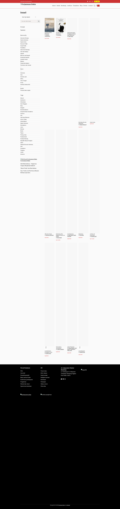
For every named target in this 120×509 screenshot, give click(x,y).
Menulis (22, 129)
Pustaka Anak (23, 136)
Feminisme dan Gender (25, 65)
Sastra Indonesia (24, 40)
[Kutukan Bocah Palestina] (83, 70)
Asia (21, 74)
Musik (21, 131)
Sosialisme (22, 148)
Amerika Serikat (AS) (25, 84)
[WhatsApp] (87, 1)
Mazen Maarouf (83, 124)
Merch (21, 69)
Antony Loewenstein (47, 35)
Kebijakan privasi (45, 377)
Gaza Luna (92, 122)
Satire (21, 142)
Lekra (21, 127)
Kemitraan (43, 379)
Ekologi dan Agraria (24, 57)
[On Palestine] (72, 181)
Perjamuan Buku (25, 160)
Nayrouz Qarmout (50, 235)
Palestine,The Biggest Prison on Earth (60, 235)
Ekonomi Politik (23, 43)
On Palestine (70, 234)
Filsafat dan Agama (24, 63)
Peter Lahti (69, 350)
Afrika (21, 78)
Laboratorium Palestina (48, 33)
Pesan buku (44, 371)
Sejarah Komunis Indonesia (26, 144)
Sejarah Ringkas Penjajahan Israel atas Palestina (71, 34)
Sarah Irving (48, 353)
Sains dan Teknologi (24, 49)
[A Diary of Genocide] (95, 181)
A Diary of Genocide (92, 234)
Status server (44, 384)
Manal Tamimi (71, 348)
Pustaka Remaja (24, 138)
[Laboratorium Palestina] (49, 25)
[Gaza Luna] (95, 70)
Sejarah (22, 53)
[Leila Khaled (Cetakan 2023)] (49, 294)
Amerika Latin (23, 76)
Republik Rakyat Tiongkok (26, 140)
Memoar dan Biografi (25, 55)
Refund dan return (25, 384)
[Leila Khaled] (83, 294)
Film (21, 115)
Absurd (22, 98)
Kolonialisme (23, 125)
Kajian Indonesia (24, 123)
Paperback (22, 30)
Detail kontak (44, 375)
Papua (21, 132)
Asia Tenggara (23, 103)
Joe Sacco (82, 235)
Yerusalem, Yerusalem (59, 347)
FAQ (21, 371)
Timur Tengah (23, 80)
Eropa (21, 82)
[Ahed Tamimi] (72, 294)
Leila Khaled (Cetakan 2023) (48, 351)
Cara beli (22, 373)
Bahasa (22, 61)
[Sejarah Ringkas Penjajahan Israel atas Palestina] (72, 25)
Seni (21, 146)
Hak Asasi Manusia (24, 117)
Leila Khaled (82, 351)
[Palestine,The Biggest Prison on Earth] (61, 181)
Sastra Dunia (23, 42)
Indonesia (22, 72)
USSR (21, 152)
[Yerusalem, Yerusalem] (61, 294)
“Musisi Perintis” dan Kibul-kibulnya (28, 168)
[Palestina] (83, 181)
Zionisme (22, 154)
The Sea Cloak (48, 234)
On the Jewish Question (59, 33)
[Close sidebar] (21, 19)
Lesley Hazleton (60, 349)
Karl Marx (59, 35)
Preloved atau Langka (25, 90)
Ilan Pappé (71, 36)
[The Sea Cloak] (49, 181)
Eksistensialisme (24, 109)
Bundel (22, 88)
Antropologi (22, 102)
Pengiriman (23, 381)
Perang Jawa (23, 134)
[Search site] (94, 5)
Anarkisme (22, 100)
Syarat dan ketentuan (25, 386)
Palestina (81, 234)
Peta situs (43, 386)
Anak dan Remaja (24, 38)
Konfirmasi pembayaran (26, 379)
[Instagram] (92, 1)
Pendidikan (22, 47)
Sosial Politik (23, 45)
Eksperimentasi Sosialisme (26, 111)
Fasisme (22, 113)
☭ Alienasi (68, 505)
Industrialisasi (23, 121)
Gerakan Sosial (23, 59)
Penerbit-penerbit (24, 375)
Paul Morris (72, 349)
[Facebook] (63, 379)
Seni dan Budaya (24, 51)
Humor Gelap (23, 119)
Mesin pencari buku (25, 377)
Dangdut (22, 107)
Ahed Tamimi (70, 347)
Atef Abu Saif (93, 236)
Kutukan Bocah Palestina (82, 123)
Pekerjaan (43, 381)
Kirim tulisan (44, 373)
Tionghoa (22, 150)
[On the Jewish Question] (61, 25)
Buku (21, 105)
